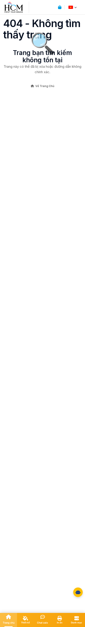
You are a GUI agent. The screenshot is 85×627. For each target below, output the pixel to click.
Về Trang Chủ (44, 86)
